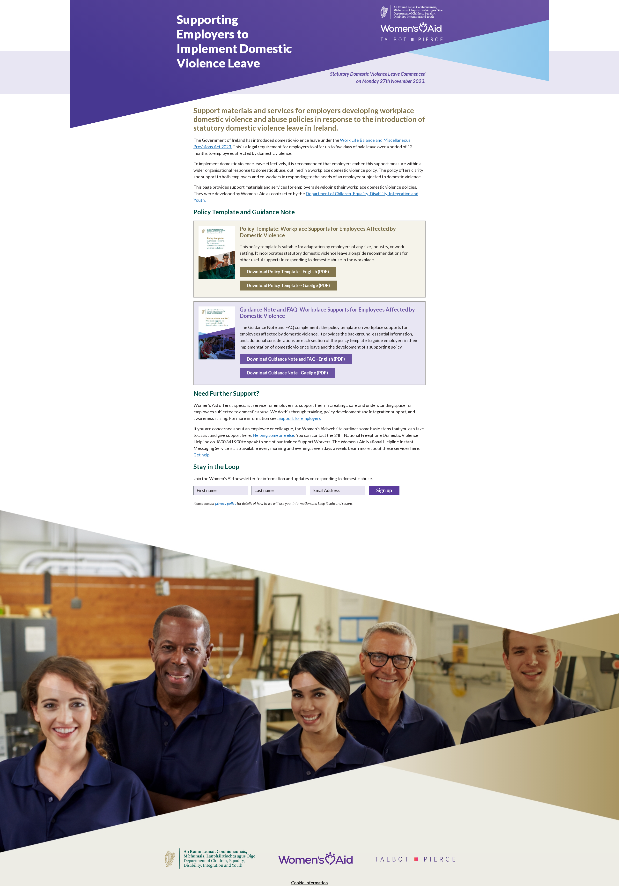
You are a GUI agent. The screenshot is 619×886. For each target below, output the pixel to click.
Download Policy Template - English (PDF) (288, 271)
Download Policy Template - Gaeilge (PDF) (288, 285)
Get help (201, 454)
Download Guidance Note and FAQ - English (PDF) (296, 359)
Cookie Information (309, 882)
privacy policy (225, 503)
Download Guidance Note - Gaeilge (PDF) (287, 372)
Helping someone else (273, 435)
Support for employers (300, 418)
